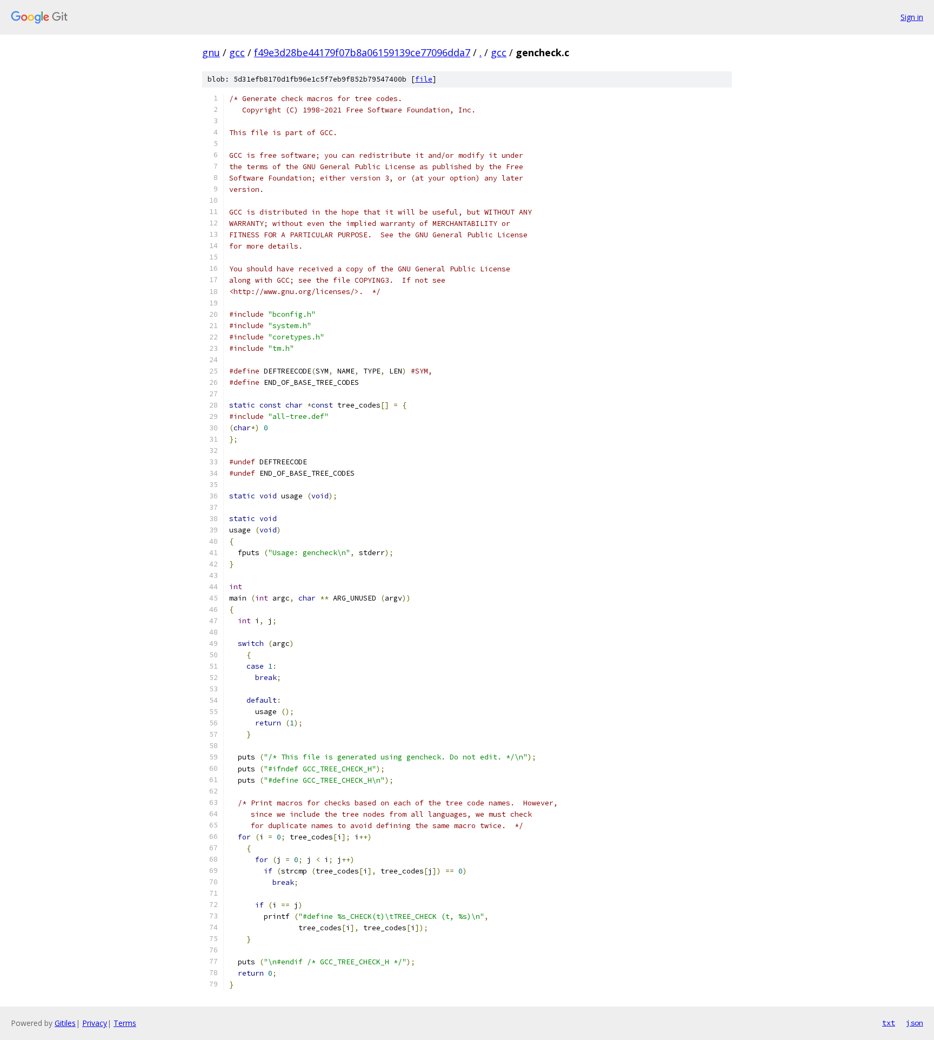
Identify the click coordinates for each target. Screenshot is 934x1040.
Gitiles (65, 1023)
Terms (125, 1023)
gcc (237, 52)
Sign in (911, 17)
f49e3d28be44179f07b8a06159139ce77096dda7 (362, 52)
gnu (211, 52)
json (914, 1023)
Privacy (94, 1023)
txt (888, 1023)
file (423, 79)
